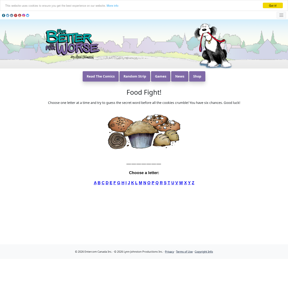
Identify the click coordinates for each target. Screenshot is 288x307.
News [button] (179, 76)
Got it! (273, 5)
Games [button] (160, 76)
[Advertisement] (144, 282)
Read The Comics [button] (101, 76)
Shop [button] (197, 76)
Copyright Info (204, 251)
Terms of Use (184, 251)
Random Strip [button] (135, 76)
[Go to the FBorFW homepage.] (72, 43)
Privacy (169, 251)
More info (112, 6)
